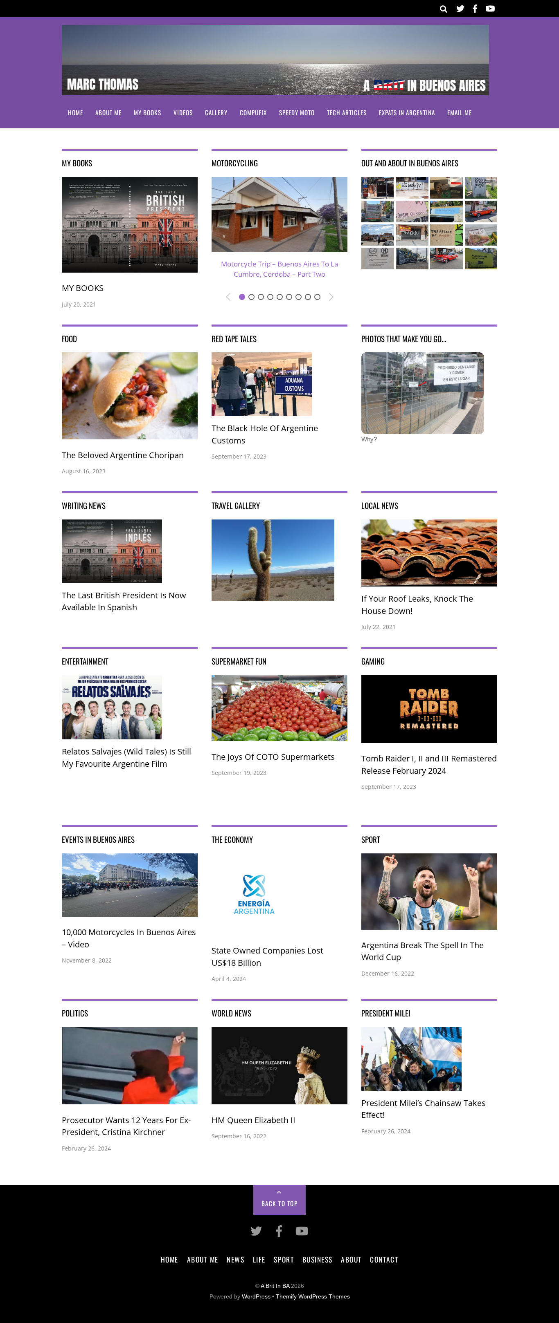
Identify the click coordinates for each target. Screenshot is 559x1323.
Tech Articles (347, 112)
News (235, 1259)
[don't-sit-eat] (422, 428)
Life (259, 1259)
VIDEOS (183, 112)
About (351, 1259)
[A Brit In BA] (275, 90)
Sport (284, 1259)
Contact (384, 1259)
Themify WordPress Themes (313, 1297)
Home (75, 112)
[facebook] (475, 7)
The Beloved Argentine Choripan (123, 455)
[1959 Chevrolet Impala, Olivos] (446, 263)
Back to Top (279, 1203)
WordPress (256, 1297)
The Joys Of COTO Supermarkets (273, 756)
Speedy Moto (297, 112)
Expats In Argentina (407, 112)
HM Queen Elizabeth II (253, 1120)
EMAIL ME (459, 112)
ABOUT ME (108, 112)
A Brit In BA (275, 1286)
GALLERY (216, 112)
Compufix (253, 112)
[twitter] (460, 7)
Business (317, 1259)
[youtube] (490, 7)
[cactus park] (273, 595)
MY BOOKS (147, 112)
